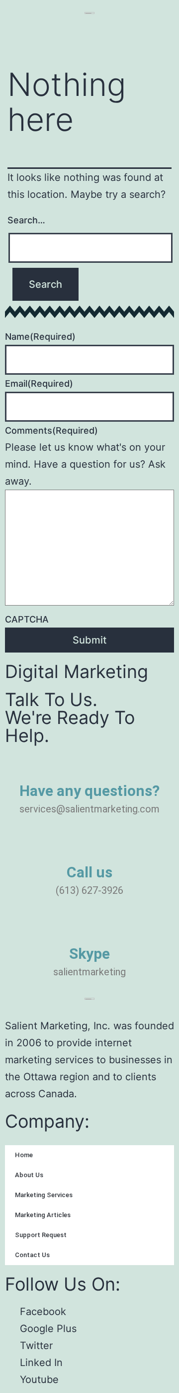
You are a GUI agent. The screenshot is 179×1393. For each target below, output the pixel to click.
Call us (89, 872)
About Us (29, 1175)
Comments (51, 430)
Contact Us (32, 1255)
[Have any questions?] (89, 768)
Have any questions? (89, 790)
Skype (89, 953)
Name (40, 336)
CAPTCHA (27, 619)
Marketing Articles (43, 1215)
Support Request (41, 1235)
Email (39, 383)
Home (24, 1155)
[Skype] (89, 931)
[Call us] (89, 849)
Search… (26, 220)
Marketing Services (44, 1195)
